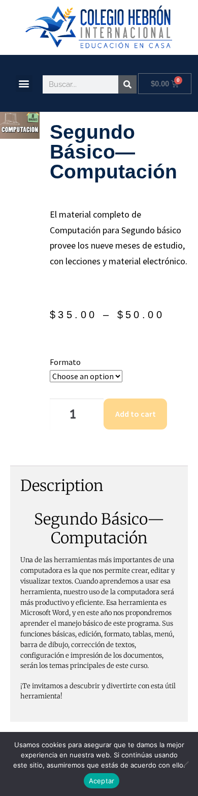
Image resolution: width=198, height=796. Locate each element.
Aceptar (102, 781)
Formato (65, 362)
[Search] (127, 84)
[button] (24, 83)
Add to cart (135, 414)
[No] (185, 764)
